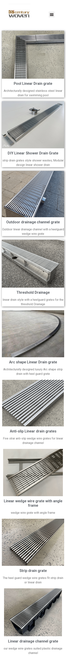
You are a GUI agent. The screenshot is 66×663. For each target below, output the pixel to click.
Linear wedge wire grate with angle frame (33, 503)
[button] (52, 14)
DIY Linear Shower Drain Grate (33, 153)
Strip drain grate (33, 570)
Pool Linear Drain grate (33, 83)
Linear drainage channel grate (33, 641)
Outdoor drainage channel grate (33, 222)
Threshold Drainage (33, 292)
